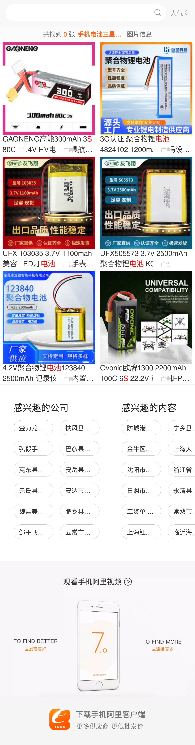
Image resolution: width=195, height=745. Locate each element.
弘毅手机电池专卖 (44, 448)
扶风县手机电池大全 (93, 427)
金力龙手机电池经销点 (50, 427)
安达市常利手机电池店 (96, 490)
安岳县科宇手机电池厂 (96, 469)
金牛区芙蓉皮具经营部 (158, 448)
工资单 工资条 (146, 511)
